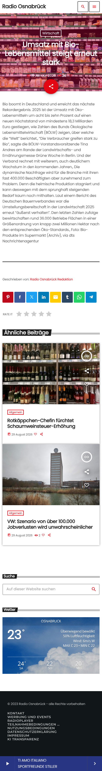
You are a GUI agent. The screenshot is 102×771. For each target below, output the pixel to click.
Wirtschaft (50, 33)
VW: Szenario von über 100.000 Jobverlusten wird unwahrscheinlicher (50, 524)
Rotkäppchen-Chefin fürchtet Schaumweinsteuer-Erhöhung (41, 423)
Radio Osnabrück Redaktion (51, 279)
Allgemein (15, 412)
